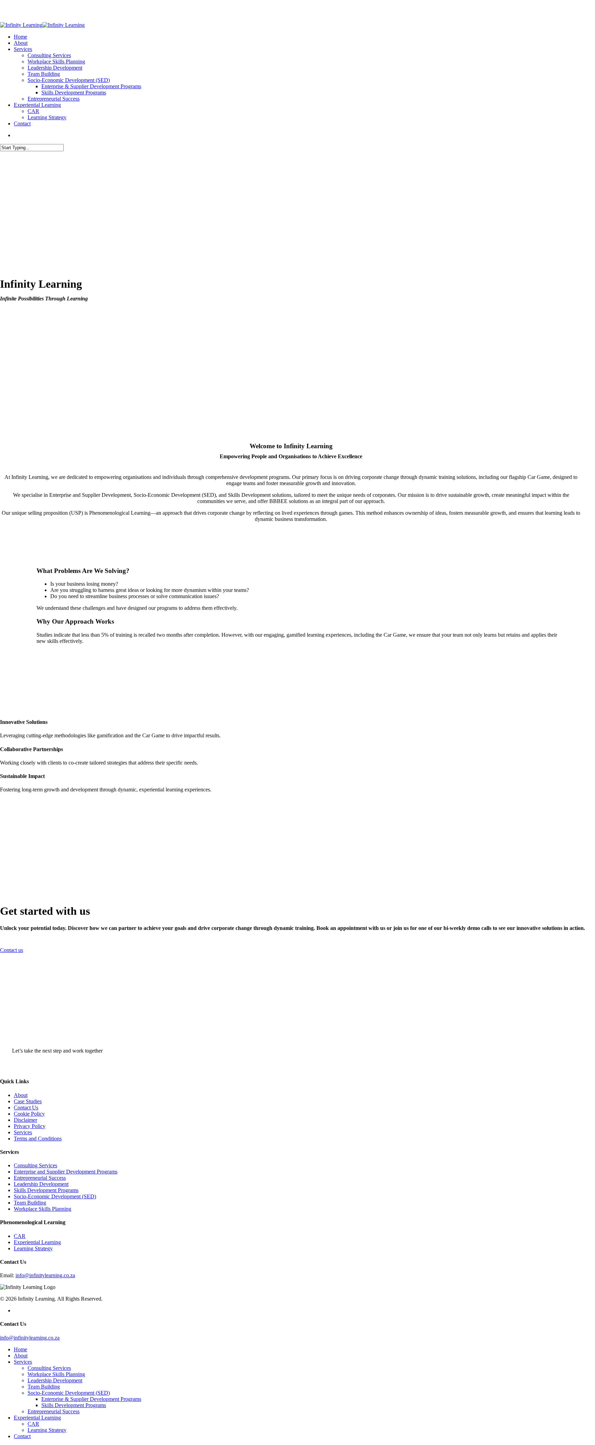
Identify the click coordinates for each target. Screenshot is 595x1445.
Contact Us (26, 1107)
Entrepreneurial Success (40, 1178)
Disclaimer (25, 1120)
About (21, 1095)
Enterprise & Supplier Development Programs (91, 1399)
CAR (19, 1236)
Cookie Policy (29, 1114)
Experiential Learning (37, 1242)
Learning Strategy (33, 1248)
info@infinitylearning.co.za (45, 1275)
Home (20, 1349)
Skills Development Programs (46, 1190)
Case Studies (28, 1101)
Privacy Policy (29, 1126)
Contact (22, 1436)
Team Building (30, 1203)
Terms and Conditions (38, 1138)
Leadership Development (41, 1184)
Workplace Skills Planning (42, 1209)
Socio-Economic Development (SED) (55, 1196)
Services (23, 1132)
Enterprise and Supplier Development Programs (65, 1172)
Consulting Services (35, 1165)
